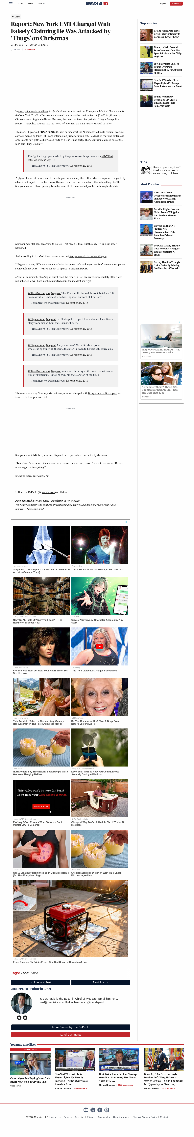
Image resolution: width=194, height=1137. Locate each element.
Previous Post (42, 982)
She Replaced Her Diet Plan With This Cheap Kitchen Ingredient (96, 874)
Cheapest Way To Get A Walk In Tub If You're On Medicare (98, 823)
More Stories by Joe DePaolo (70, 1027)
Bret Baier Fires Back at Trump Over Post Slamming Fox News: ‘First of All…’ (118, 1077)
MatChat (75, 617)
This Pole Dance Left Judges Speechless (94, 670)
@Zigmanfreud (36, 319)
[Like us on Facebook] (100, 1110)
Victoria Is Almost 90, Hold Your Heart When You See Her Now (40, 672)
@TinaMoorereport (39, 293)
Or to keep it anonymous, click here (165, 172)
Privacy (91, 1117)
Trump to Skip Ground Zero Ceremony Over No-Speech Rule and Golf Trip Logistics (167, 51)
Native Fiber (19, 870)
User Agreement (121, 1117)
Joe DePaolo (17, 45)
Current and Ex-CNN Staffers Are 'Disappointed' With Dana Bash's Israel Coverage (164, 232)
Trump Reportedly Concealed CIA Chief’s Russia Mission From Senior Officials (165, 101)
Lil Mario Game (78, 718)
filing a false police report (102, 393)
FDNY (25, 973)
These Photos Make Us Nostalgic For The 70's (97, 569)
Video (40, 4)
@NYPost (107, 156)
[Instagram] (107, 1110)
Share (17, 49)
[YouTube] (86, 1110)
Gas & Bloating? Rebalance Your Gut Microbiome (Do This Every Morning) (41, 874)
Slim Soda (18, 768)
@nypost (56, 293)
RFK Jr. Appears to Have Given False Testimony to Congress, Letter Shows (167, 34)
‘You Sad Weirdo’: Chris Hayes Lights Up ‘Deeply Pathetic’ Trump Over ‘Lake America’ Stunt (71, 1079)
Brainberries (77, 566)
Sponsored (15, 1086)
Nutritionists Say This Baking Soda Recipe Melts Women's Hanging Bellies (40, 773)
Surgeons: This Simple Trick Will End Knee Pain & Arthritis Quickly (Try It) (41, 571)
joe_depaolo (48, 492)
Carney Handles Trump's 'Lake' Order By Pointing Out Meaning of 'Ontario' (167, 265)
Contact (164, 1117)
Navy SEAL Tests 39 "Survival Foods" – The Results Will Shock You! (37, 621)
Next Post (99, 982)
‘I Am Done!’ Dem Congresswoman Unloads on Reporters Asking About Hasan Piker (167, 197)
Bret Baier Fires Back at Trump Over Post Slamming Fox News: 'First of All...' (168, 68)
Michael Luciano (63, 1088)
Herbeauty (76, 667)
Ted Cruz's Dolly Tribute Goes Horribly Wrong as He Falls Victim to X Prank (167, 250)
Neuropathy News (21, 566)
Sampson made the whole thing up (88, 256)
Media (20, 4)
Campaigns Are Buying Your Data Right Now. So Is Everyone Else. (30, 1080)
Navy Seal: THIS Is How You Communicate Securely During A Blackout (95, 773)
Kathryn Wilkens (151, 1088)
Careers (67, 1117)
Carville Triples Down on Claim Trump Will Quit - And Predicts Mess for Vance (167, 213)
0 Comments (29, 50)
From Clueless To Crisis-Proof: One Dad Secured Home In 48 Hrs (49, 962)
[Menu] (12, 3)
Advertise (79, 1117)
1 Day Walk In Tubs (80, 819)
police (34, 973)
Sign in (163, 3)
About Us (56, 1117)
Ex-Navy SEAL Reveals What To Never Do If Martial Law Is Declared (37, 823)
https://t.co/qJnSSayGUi (41, 160)
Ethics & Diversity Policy (145, 1117)
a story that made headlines (33, 111)
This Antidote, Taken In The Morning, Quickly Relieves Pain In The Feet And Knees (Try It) (38, 722)
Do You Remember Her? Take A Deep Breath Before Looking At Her (96, 722)
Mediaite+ (176, 3)
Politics (30, 4)
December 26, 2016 (81, 165)
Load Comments (70, 1034)
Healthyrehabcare (21, 667)
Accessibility (104, 1117)
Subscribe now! (35, 509)
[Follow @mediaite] (93, 1110)
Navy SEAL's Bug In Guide (25, 617)
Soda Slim (76, 870)
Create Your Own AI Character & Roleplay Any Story (97, 621)
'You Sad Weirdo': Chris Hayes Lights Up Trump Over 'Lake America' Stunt (168, 83)
